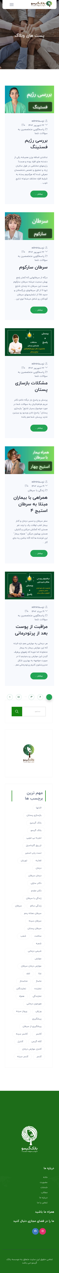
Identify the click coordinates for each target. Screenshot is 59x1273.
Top (55, 1268)
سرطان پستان (34, 928)
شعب (23, 936)
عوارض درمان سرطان (31, 966)
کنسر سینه (22, 1056)
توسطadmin (38, 121)
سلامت (37, 936)
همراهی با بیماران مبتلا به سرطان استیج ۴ (30, 504)
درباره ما (43, 1197)
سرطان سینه (35, 920)
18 (19, 697)
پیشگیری (36, 1018)
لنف (28, 973)
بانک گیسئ (35, 822)
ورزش (38, 1011)
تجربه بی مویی (33, 837)
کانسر (38, 1033)
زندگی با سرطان (36, 490)
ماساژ (38, 981)
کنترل (20, 1041)
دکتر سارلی (36, 883)
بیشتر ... (39, 194)
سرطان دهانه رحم (32, 913)
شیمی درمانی (34, 951)
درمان (38, 868)
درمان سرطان (34, 875)
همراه (21, 996)
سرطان (18, 905)
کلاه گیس (36, 1041)
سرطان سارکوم (33, 267)
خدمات (44, 1187)
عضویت (44, 1182)
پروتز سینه (21, 1011)
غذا (39, 973)
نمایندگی (37, 996)
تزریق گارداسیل (33, 845)
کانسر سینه (22, 1033)
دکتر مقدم (36, 890)
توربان (24, 860)
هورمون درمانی (34, 1003)
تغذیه (38, 860)
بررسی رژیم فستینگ (36, 143)
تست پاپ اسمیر (33, 853)
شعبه (38, 943)
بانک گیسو (36, 830)
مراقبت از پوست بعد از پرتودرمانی (31, 630)
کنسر (39, 1056)
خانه (45, 1177)
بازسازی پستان (34, 815)
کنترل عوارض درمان (31, 1049)
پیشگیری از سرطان (32, 1026)
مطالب (44, 1192)
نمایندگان (21, 988)
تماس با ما (42, 1202)
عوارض (38, 958)
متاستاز (24, 981)
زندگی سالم (35, 905)
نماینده (37, 988)
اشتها (38, 807)
